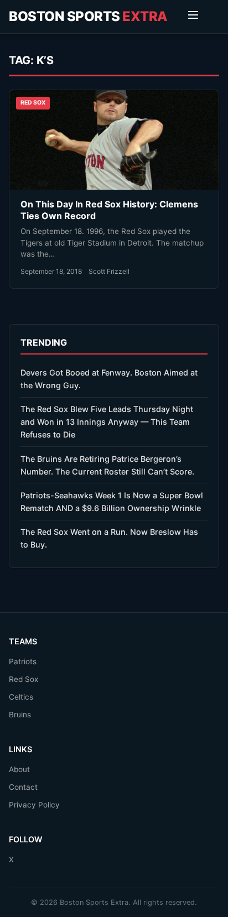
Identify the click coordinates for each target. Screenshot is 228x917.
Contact (23, 787)
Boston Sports (88, 16)
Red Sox (23, 679)
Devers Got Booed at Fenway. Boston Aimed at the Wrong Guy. (109, 379)
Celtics (21, 696)
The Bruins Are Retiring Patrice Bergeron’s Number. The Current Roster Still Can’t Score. (107, 465)
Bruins (20, 714)
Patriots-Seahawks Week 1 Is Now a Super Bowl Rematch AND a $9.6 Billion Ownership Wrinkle (111, 502)
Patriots (23, 661)
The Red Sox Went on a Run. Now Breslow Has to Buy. (109, 538)
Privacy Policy (34, 804)
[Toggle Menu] (193, 16)
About (19, 769)
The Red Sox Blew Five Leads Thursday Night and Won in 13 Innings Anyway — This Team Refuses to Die (106, 421)
